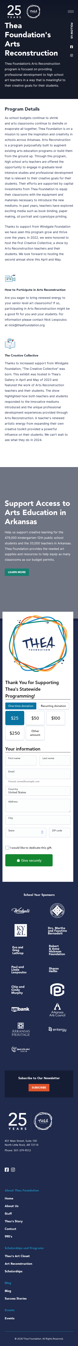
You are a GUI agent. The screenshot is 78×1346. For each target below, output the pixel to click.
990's (8, 1236)
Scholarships (13, 1271)
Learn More (17, 572)
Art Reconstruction (18, 1264)
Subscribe (39, 1087)
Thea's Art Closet (17, 1256)
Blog (8, 1291)
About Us (11, 1206)
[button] (71, 11)
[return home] (23, 11)
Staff (8, 1214)
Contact (10, 1229)
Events (9, 1318)
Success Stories (16, 1299)
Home (9, 1198)
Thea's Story (14, 1221)
